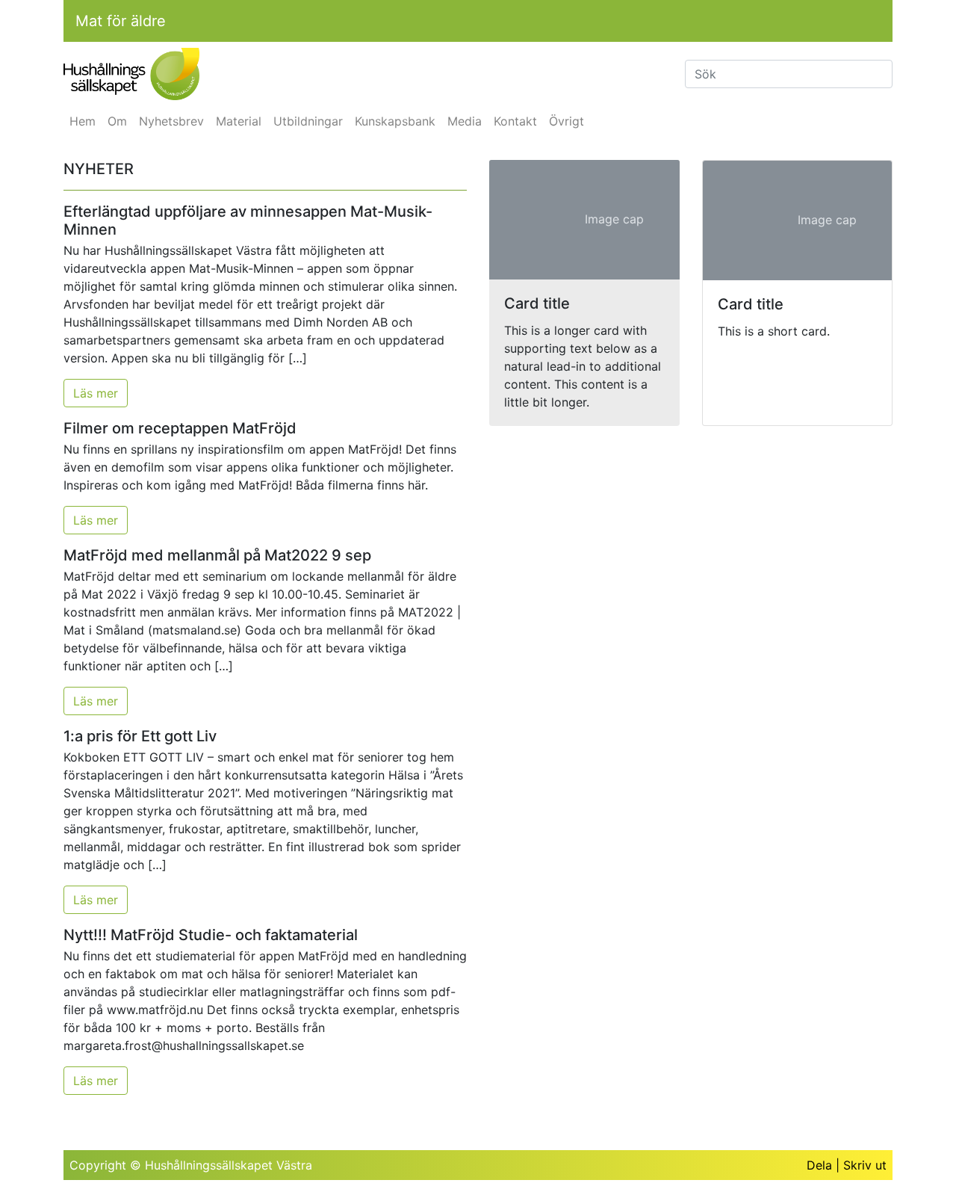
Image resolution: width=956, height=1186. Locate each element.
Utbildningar (308, 121)
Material (238, 121)
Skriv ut (865, 1165)
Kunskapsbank (395, 121)
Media (464, 121)
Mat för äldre (120, 21)
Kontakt (515, 121)
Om (117, 121)
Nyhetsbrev (171, 121)
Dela (819, 1165)
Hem (82, 121)
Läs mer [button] (95, 393)
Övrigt (566, 121)
